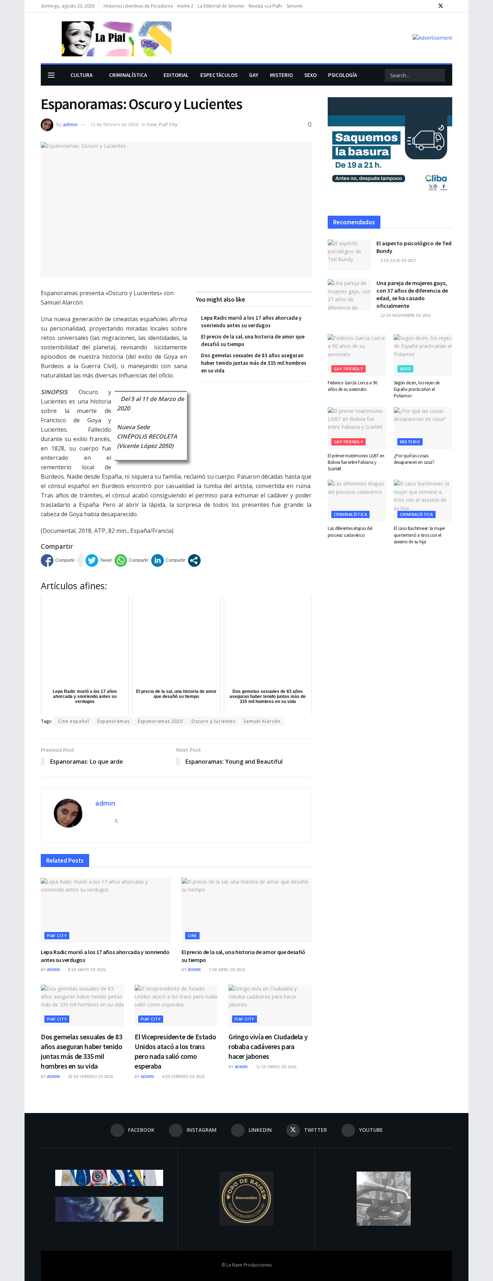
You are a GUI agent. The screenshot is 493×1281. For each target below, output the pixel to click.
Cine (152, 124)
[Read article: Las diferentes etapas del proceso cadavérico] (357, 501)
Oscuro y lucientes (213, 721)
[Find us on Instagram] (422, 6)
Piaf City (168, 124)
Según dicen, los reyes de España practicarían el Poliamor (417, 389)
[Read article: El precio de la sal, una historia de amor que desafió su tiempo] (246, 910)
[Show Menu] (51, 75)
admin (70, 124)
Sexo (310, 75)
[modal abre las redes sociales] (194, 560)
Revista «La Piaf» (265, 6)
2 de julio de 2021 (398, 260)
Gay (253, 75)
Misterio (281, 75)
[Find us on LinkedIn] (431, 6)
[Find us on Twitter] (440, 6)
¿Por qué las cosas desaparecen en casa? (414, 459)
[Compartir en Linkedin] (168, 560)
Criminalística (128, 75)
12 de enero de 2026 (275, 1066)
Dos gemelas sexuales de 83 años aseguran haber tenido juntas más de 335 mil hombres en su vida (253, 363)
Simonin (295, 6)
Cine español (73, 721)
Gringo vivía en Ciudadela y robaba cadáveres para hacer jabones (267, 1046)
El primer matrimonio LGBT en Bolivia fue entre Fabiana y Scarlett (356, 462)
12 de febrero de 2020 (114, 124)
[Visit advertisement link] (432, 38)
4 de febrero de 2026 (183, 1076)
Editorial (176, 75)
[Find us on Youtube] (450, 6)
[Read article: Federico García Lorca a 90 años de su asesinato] (357, 355)
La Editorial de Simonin (221, 6)
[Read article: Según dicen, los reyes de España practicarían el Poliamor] (423, 355)
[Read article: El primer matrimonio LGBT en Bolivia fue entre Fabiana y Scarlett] (357, 428)
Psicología (342, 75)
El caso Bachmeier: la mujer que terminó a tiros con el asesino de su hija (419, 534)
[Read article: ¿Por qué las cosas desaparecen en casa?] (423, 428)
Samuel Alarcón (262, 721)
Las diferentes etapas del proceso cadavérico (350, 531)
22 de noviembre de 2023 (405, 315)
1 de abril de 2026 (226, 969)
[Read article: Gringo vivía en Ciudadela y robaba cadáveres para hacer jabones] (269, 1005)
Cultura (81, 75)
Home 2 (185, 6)
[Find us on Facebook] (413, 6)
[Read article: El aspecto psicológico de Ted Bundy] (349, 255)
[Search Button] (439, 75)
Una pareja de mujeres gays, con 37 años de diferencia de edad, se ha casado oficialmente (412, 294)
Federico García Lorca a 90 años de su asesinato (352, 386)
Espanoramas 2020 (160, 721)
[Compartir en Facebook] (58, 560)
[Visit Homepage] (106, 38)
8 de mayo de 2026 (86, 969)
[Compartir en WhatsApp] (131, 560)
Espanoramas (113, 721)
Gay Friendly (348, 368)
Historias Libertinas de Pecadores (138, 6)
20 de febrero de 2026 (90, 1076)
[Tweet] (99, 560)
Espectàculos (218, 75)
